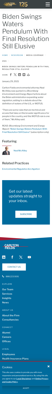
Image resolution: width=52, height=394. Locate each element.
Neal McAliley (20, 150)
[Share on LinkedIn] (19, 75)
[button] (48, 366)
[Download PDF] (28, 75)
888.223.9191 (12, 276)
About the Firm (10, 315)
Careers (6, 337)
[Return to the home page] (15, 4)
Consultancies (10, 319)
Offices (6, 341)
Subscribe (26, 214)
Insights (6, 298)
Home (5, 55)
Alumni (6, 332)
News (5, 302)
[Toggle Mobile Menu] (48, 4)
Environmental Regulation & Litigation (21, 169)
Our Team (7, 289)
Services (7, 293)
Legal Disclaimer (23, 378)
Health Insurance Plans (15, 358)
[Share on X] (15, 75)
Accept (26, 388)
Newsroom (17, 55)
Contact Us (14, 267)
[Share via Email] (24, 75)
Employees (8, 354)
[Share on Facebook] (10, 75)
